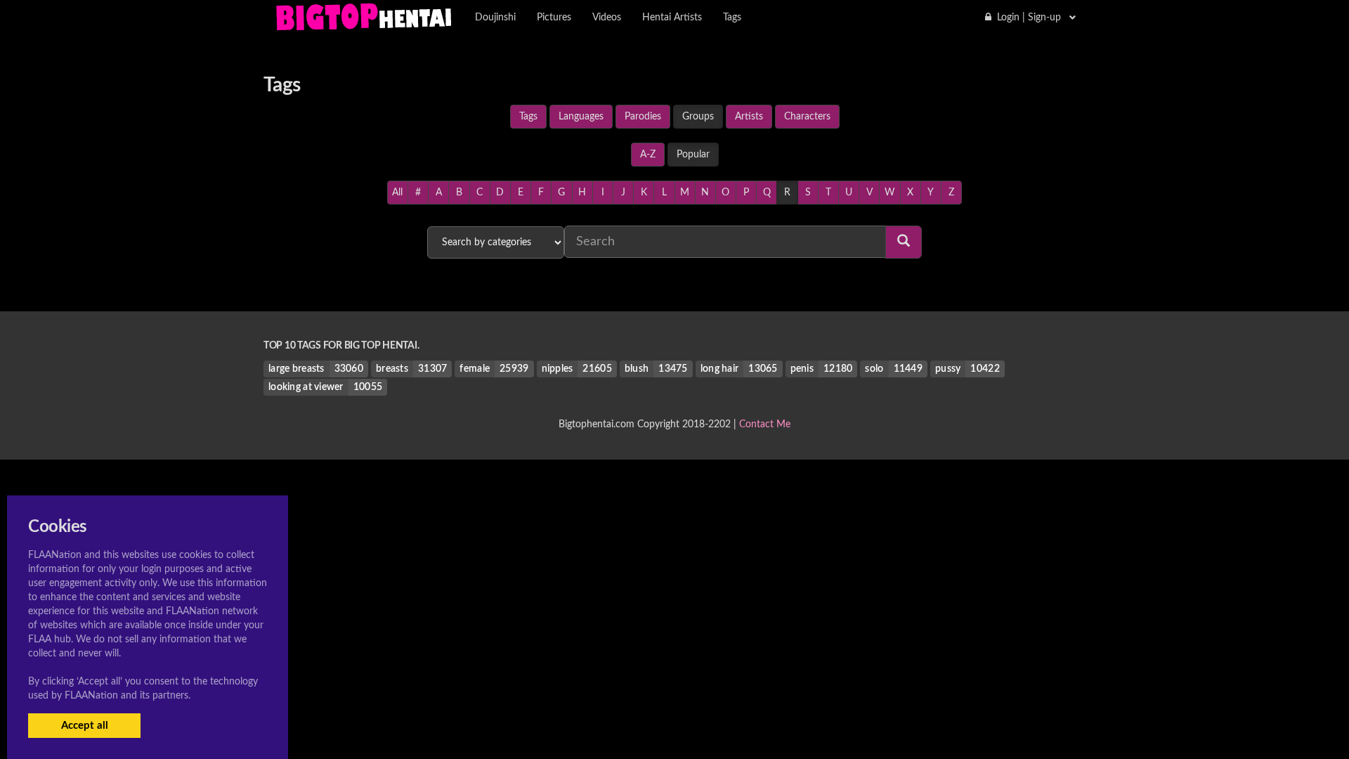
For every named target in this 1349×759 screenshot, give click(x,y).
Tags (528, 117)
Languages (581, 117)
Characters (807, 117)
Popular (693, 155)
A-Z (648, 155)
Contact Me (764, 424)
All (397, 192)
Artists (749, 117)
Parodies (643, 117)
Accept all (84, 725)
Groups (698, 117)
